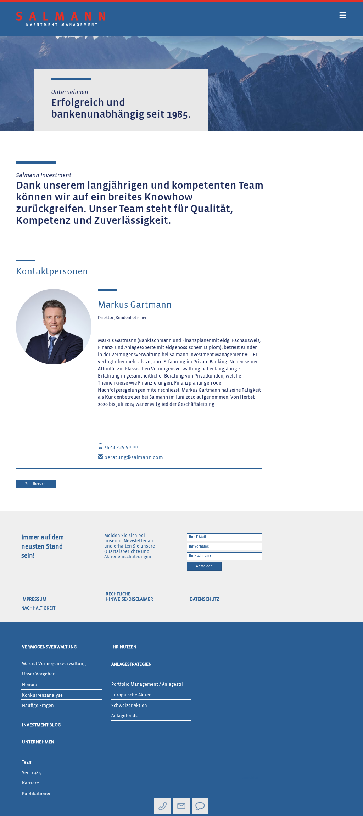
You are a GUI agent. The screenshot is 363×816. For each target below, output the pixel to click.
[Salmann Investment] (60, 19)
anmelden (250, 778)
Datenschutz (204, 599)
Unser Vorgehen (39, 674)
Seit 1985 (31, 773)
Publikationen (37, 794)
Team (27, 762)
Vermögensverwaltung (49, 647)
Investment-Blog (41, 725)
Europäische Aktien (131, 695)
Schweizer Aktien (129, 705)
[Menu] (342, 16)
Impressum (33, 599)
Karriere (30, 783)
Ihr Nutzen (123, 647)
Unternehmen (38, 742)
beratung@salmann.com (133, 457)
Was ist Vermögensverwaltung (54, 664)
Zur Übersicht (36, 484)
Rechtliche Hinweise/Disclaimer (129, 597)
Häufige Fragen (38, 705)
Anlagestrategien (131, 664)
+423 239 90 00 (120, 446)
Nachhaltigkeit (38, 608)
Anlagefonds (124, 716)
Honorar (30, 684)
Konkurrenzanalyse (42, 695)
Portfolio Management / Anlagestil (147, 684)
